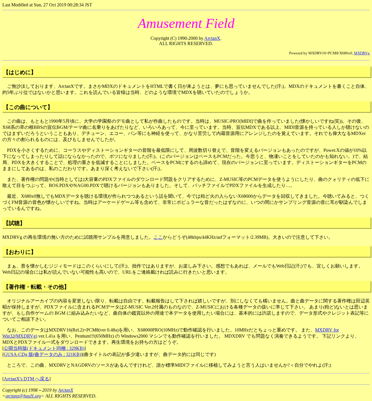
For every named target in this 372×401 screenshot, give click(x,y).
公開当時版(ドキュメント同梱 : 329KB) (44, 348)
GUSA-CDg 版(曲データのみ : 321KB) (42, 354)
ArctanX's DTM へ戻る (26, 378)
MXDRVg (362, 53)
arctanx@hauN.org (23, 395)
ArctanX (212, 38)
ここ (158, 237)
